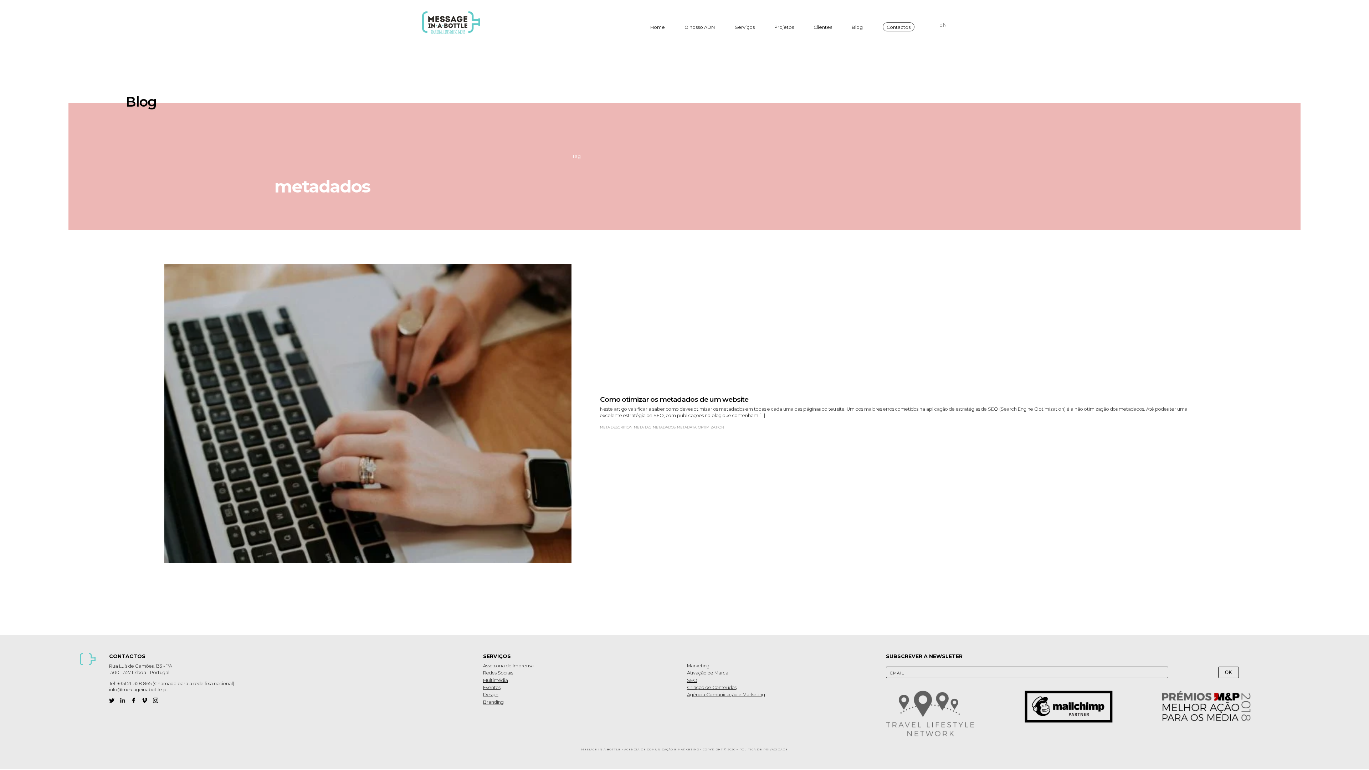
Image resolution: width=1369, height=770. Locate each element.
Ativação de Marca (707, 673)
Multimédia (495, 680)
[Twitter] (111, 700)
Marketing (698, 665)
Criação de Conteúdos (712, 687)
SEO (692, 680)
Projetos (784, 27)
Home (657, 27)
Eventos (492, 687)
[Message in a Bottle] (453, 22)
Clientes (823, 27)
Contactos (899, 27)
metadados (664, 427)
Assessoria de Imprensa (508, 665)
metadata (687, 427)
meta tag (642, 427)
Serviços (745, 27)
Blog (857, 27)
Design (490, 694)
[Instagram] (155, 700)
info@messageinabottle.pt (138, 689)
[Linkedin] (122, 700)
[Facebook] (134, 700)
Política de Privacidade (763, 749)
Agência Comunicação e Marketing (726, 694)
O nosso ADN (699, 27)
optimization (711, 427)
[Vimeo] (144, 700)
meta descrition (616, 427)
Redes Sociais (498, 673)
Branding (493, 702)
